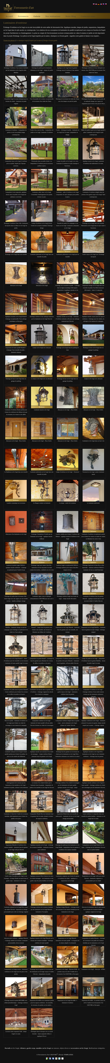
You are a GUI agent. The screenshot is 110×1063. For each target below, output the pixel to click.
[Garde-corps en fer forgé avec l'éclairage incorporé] (93, 252)
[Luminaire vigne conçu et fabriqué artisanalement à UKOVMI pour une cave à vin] (42, 594)
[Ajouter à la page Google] (47, 1058)
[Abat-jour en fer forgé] (16, 283)
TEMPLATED (68, 1054)
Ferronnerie (23, 16)
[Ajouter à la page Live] (56, 1058)
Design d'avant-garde (50, 40)
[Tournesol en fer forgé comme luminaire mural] (93, 470)
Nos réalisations (52, 16)
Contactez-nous (88, 16)
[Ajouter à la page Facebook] (50, 1058)
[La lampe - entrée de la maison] (67, 501)
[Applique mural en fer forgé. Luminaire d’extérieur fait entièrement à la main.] (93, 159)
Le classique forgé (22, 40)
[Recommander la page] (62, 1058)
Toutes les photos (9, 40)
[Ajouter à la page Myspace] (53, 1058)
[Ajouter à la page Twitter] (59, 1058)
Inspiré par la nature (35, 40)
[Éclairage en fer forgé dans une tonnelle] (16, 252)
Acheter (67, 65)
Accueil (9, 16)
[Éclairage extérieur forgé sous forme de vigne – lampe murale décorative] (67, 594)
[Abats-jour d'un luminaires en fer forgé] (16, 532)
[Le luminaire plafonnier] (93, 501)
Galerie (37, 16)
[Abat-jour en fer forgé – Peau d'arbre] (67, 408)
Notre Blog (71, 16)
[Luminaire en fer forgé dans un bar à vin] (93, 439)
